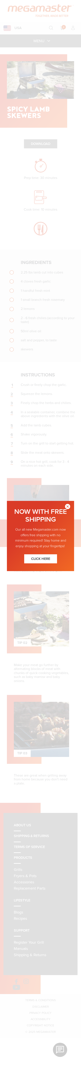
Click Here (40, 559)
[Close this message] (67, 507)
